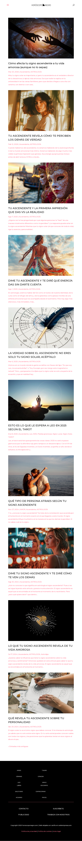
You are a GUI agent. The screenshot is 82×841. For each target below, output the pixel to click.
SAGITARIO (19, 791)
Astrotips (45, 654)
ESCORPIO (44, 785)
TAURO (44, 770)
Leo (30, 434)
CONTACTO (23, 809)
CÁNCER (41, 776)
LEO (19, 782)
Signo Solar (67, 434)
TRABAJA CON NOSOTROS (58, 815)
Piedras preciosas (45, 434)
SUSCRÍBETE (58, 809)
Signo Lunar (57, 434)
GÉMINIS (19, 776)
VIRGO (44, 782)
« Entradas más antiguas (18, 746)
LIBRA (19, 785)
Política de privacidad (29, 831)
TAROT (11, 437)
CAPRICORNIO (41, 791)
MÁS (35, 434)
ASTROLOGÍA (36, 72)
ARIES (19, 770)
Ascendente (25, 72)
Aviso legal (57, 831)
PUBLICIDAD (23, 815)
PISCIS (44, 797)
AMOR (22, 509)
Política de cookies (45, 831)
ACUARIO (19, 797)
